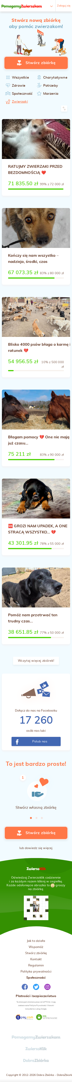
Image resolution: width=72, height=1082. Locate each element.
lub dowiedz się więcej (35, 848)
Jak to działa (36, 940)
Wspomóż (36, 947)
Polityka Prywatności (37, 1005)
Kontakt (36, 959)
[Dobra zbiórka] (36, 1062)
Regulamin (36, 965)
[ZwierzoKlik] (36, 1050)
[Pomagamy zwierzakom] (22, 6)
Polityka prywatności (36, 971)
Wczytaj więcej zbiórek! (36, 660)
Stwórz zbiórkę (36, 953)
